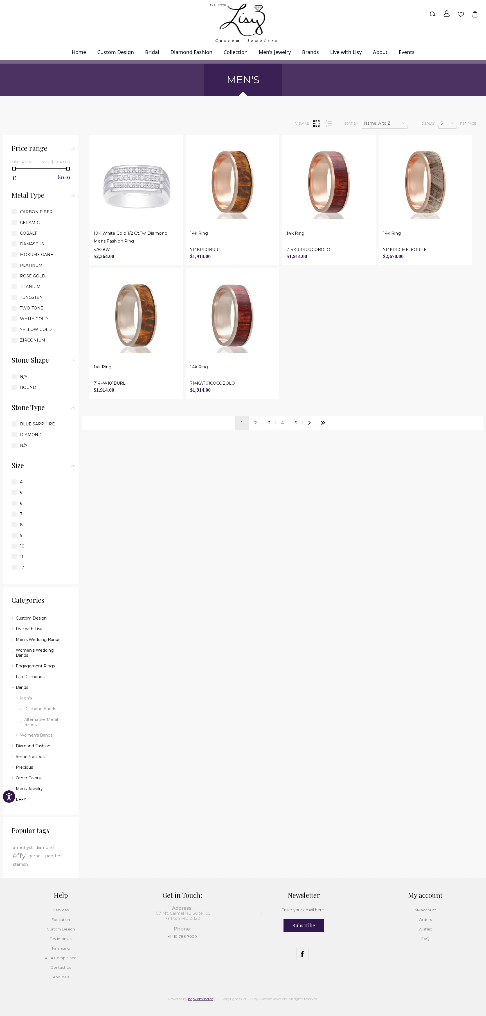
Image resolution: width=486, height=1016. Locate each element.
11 (21, 556)
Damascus (32, 243)
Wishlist (460, 14)
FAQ (425, 938)
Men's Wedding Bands (38, 639)
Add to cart (139, 215)
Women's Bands (36, 735)
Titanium (30, 286)
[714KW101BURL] (136, 315)
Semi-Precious (30, 756)
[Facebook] (302, 954)
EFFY (21, 799)
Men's (26, 698)
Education (60, 919)
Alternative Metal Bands (41, 722)
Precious (24, 767)
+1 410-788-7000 (182, 936)
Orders (425, 919)
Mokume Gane (36, 254)
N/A (23, 376)
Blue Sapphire (37, 424)
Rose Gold (32, 276)
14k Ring (199, 233)
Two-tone (31, 308)
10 (22, 546)
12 (22, 567)
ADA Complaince (60, 958)
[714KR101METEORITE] (425, 182)
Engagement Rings (35, 666)
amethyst (23, 847)
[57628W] (136, 182)
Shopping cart (474, 14)
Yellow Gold (36, 329)
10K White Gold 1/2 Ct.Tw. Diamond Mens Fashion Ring (130, 237)
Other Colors (28, 777)
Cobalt (28, 233)
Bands (22, 687)
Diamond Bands (40, 708)
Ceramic (30, 222)
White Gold (34, 318)
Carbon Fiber (36, 211)
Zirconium (32, 340)
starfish (20, 864)
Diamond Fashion (33, 745)
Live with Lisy (29, 628)
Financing (61, 948)
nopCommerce (200, 999)
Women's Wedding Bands (35, 653)
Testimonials (61, 938)
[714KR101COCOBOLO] (329, 182)
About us (61, 977)
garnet (35, 855)
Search (432, 14)
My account (425, 910)
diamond (44, 847)
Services (61, 910)
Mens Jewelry (29, 788)
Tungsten (31, 297)
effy (19, 856)
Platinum (31, 265)
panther (53, 855)
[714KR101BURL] (232, 182)
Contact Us (61, 967)
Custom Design (31, 618)
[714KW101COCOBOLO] (232, 315)
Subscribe (303, 925)
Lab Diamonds (30, 676)
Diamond (31, 434)
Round (28, 387)
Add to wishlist (156, 215)
